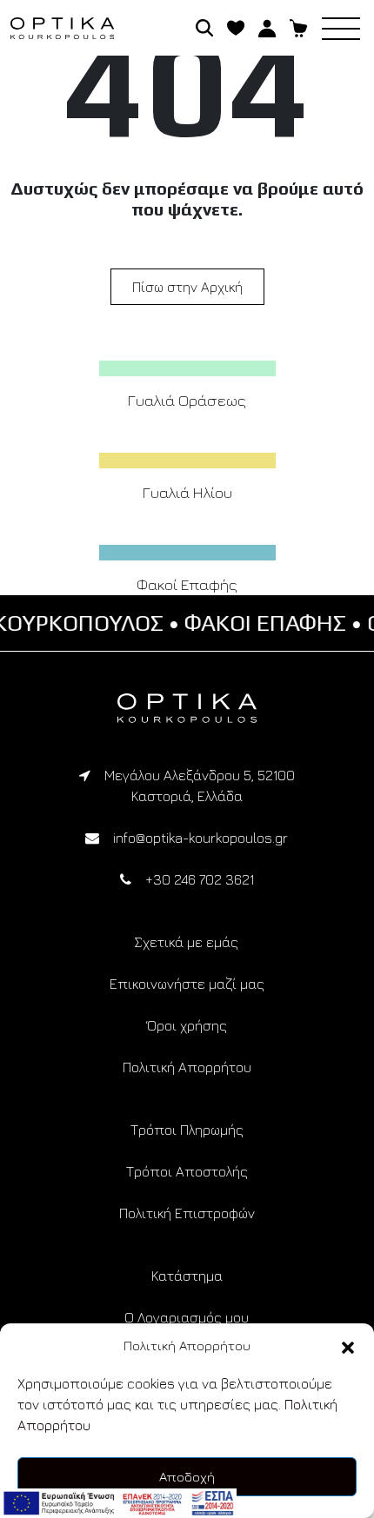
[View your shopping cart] (298, 26)
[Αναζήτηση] (204, 26)
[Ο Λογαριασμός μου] (267, 26)
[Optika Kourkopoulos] (187, 708)
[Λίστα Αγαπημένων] (235, 26)
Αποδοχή (187, 1476)
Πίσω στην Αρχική (187, 287)
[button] (348, 1346)
